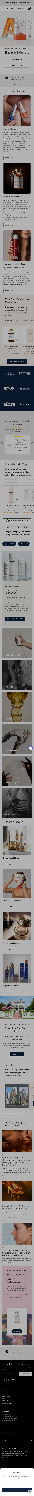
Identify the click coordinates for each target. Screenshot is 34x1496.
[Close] (31, 1471)
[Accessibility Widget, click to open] (31, 748)
